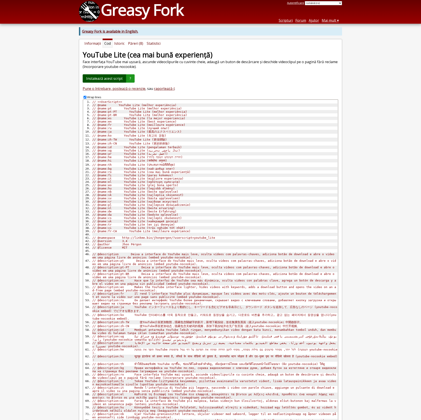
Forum (300, 20)
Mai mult (329, 20)
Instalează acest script (104, 78)
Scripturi (286, 20)
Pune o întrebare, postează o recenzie (114, 88)
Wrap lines (94, 97)
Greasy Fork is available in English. (110, 31)
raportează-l (164, 88)
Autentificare (295, 3)
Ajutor (314, 20)
